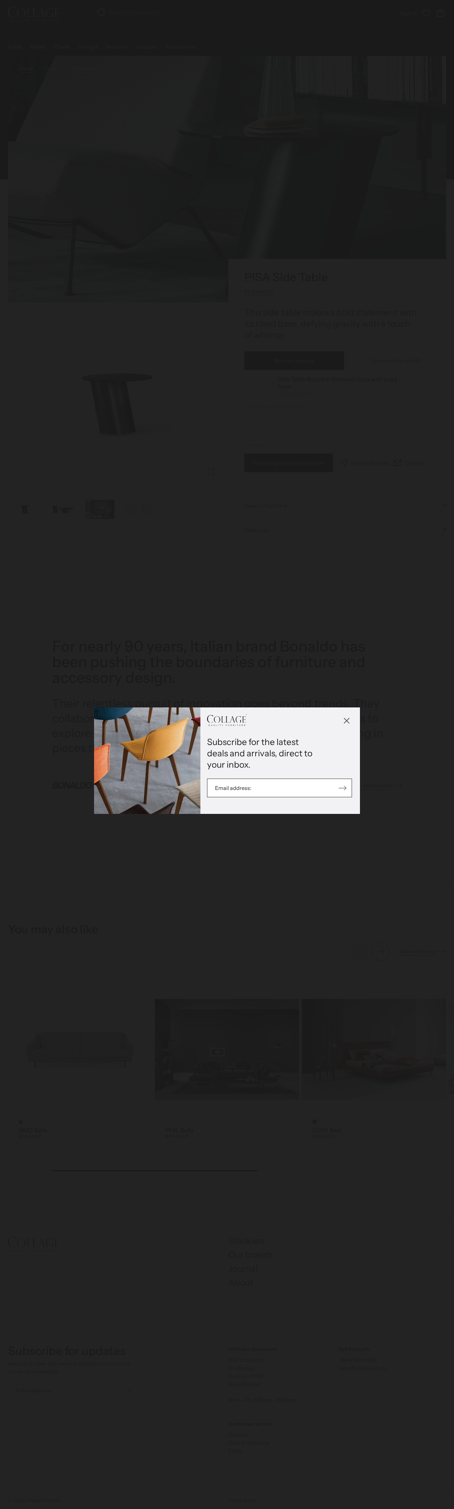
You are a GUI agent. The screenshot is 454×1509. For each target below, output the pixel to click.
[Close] (346, 720)
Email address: (233, 788)
